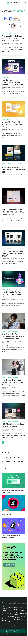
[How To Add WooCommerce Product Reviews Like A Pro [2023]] (13, 66)
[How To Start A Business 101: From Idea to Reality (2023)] (13, 278)
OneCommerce (6, 341)
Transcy (9, 610)
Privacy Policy (23, 613)
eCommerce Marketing (6, 163)
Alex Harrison (6, 43)
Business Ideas (15, 248)
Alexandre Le (6, 387)
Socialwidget (10, 616)
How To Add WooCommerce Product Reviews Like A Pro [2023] (12, 82)
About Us (22, 607)
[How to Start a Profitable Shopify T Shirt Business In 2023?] (13, 238)
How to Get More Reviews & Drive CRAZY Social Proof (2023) (13, 169)
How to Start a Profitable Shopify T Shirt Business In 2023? (13, 253)
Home (3, 7)
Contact (22, 610)
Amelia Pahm (6, 174)
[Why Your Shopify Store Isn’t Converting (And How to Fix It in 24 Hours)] (13, 22)
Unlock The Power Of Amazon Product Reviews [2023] (12, 124)
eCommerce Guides (6, 77)
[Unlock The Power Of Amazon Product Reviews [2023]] (13, 108)
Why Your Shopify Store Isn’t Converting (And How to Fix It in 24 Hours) (13, 38)
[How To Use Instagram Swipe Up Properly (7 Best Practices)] (13, 367)
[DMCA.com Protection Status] (4, 620)
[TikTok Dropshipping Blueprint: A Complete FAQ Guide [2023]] (13, 503)
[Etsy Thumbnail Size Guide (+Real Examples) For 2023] (13, 196)
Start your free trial (11, 631)
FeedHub (9, 613)
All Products (10, 621)
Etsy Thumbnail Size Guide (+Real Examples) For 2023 (13, 210)
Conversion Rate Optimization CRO (9, 33)
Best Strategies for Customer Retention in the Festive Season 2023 (13, 336)
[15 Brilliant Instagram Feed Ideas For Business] (13, 411)
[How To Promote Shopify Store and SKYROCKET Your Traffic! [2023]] (13, 526)
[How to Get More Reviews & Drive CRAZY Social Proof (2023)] (13, 152)
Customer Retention (17, 163)
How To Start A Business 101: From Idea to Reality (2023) (12, 294)
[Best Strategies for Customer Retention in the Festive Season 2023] (13, 321)
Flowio (9, 619)
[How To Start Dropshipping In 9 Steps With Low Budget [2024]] (13, 480)
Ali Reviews (10, 607)
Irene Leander (6, 87)
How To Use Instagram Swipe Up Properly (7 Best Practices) (13, 382)
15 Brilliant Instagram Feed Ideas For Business (13, 425)
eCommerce (14, 77)
